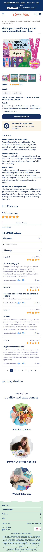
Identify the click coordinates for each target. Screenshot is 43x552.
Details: (5, 103)
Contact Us (6, 523)
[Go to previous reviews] (7, 370)
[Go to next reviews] (35, 370)
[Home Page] (21, 14)
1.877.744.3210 (6, 527)
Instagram (30, 523)
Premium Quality (22, 429)
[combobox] (21, 238)
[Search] (35, 14)
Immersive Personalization (21, 461)
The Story (6, 135)
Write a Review (21, 223)
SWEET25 (13, 8)
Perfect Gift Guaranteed (22, 123)
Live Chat (7, 530)
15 (31, 370)
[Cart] (40, 14)
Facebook (38, 523)
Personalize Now (21, 116)
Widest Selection (21, 494)
